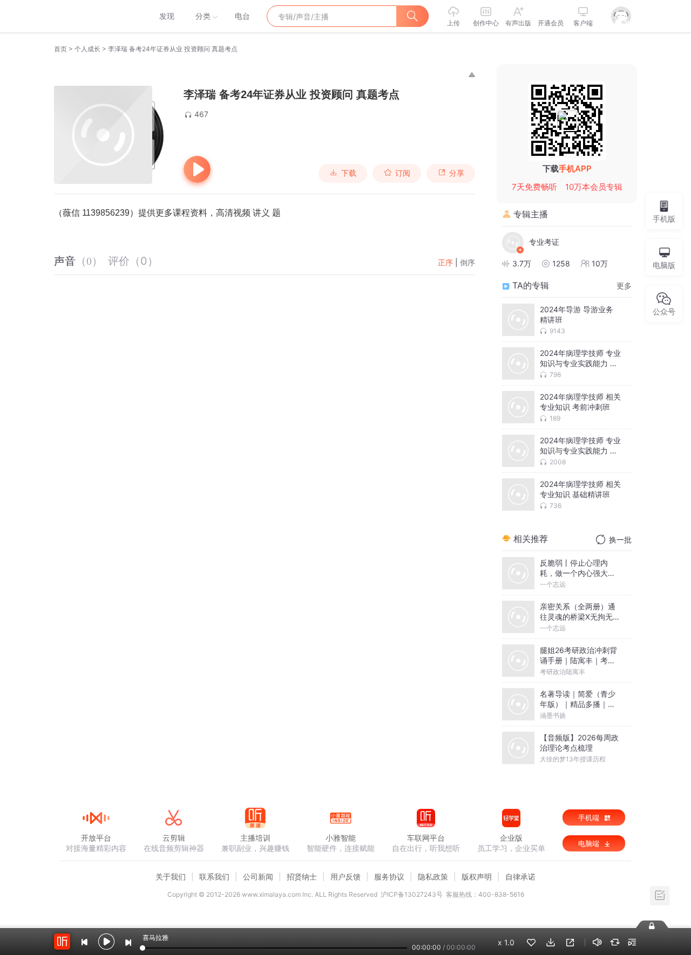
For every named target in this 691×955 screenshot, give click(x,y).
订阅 (402, 173)
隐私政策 (433, 876)
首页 (60, 49)
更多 (624, 285)
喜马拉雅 (95, 16)
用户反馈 (345, 876)
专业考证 (544, 241)
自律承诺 (520, 876)
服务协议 (389, 876)
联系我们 (214, 876)
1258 (561, 263)
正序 (445, 262)
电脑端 (589, 843)
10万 (600, 263)
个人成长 (87, 49)
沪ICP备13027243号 (412, 894)
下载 (348, 173)
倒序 (467, 262)
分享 (456, 173)
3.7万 (521, 263)
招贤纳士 (302, 876)
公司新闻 (258, 876)
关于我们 (170, 876)
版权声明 (477, 876)
